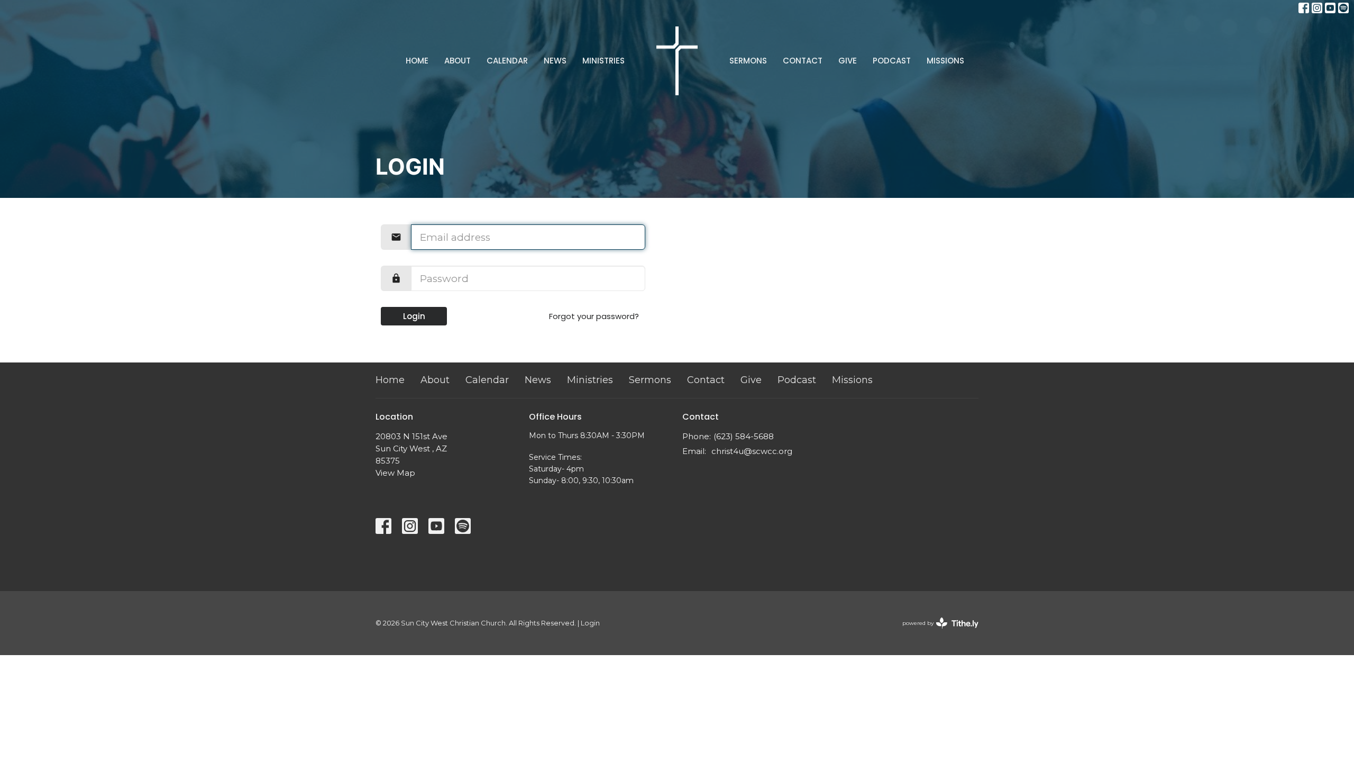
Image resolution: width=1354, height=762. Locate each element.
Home (417, 60)
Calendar (507, 60)
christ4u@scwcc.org (751, 451)
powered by (935, 632)
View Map (395, 473)
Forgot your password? (594, 316)
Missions (945, 60)
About (457, 60)
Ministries (603, 60)
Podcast (892, 60)
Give (847, 60)
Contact (802, 60)
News (555, 60)
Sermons (748, 60)
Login (414, 316)
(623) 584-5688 (743, 436)
